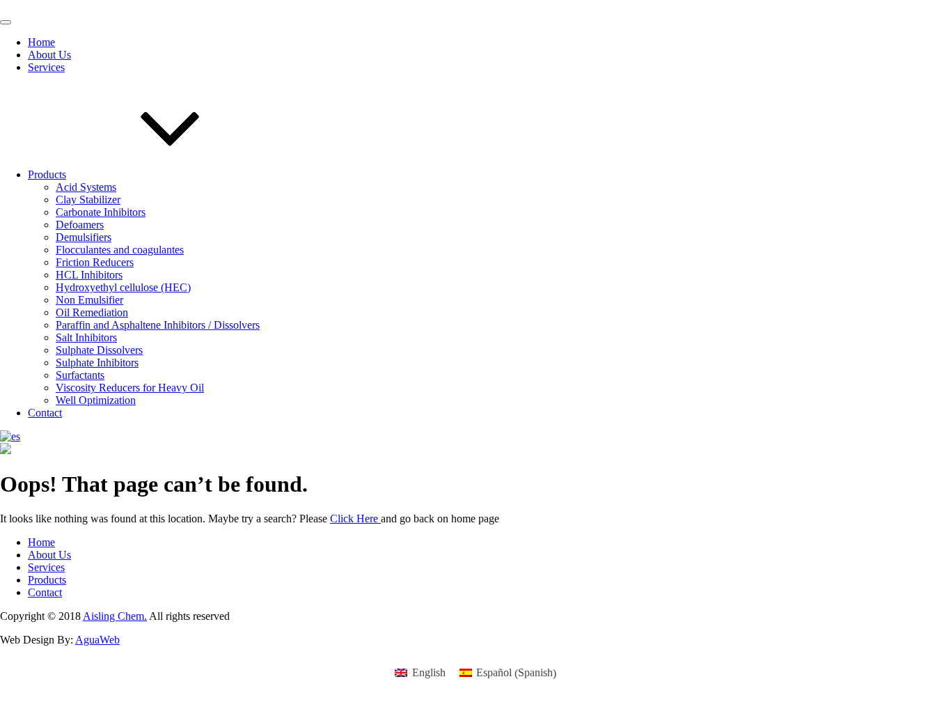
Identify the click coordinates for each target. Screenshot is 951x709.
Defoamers (80, 225)
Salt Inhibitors (86, 337)
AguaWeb (97, 640)
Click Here (355, 518)
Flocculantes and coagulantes (120, 250)
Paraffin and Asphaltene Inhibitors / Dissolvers (158, 325)
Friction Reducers (95, 262)
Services (46, 67)
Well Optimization (96, 400)
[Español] (10, 436)
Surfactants (80, 375)
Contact (45, 413)
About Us (49, 55)
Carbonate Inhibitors (101, 212)
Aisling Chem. (115, 616)
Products (47, 174)
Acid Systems (86, 187)
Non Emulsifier (89, 300)
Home (41, 42)
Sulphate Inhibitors (97, 362)
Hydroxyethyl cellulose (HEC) (123, 287)
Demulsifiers (83, 237)
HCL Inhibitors (89, 275)
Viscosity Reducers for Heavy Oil (130, 388)
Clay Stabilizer (88, 199)
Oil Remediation (92, 312)
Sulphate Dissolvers (99, 350)
